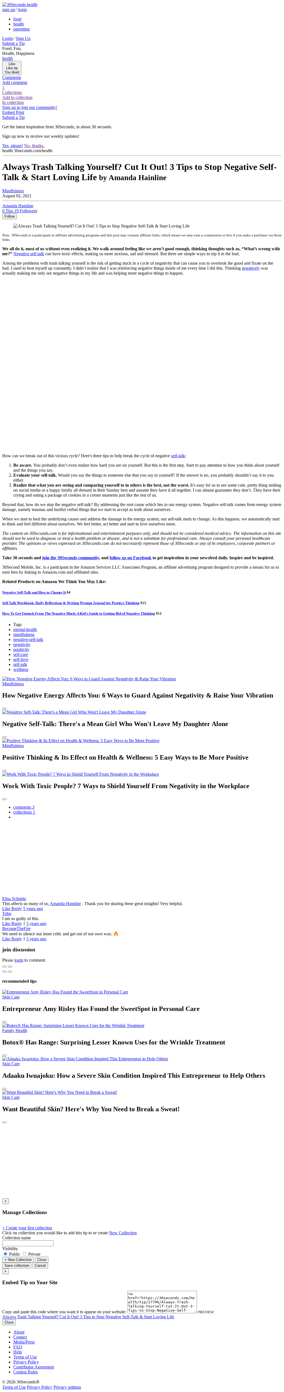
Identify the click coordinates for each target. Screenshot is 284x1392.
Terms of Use (25, 1357)
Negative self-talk (28, 253)
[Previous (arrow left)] (4, 971)
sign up (8, 9)
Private (33, 1254)
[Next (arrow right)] (10, 971)
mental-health (25, 629)
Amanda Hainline (65, 903)
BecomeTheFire (16, 928)
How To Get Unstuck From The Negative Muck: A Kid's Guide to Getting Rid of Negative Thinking (78, 613)
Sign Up (23, 38)
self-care (20, 654)
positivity (21, 649)
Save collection (16, 1265)
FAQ (17, 1347)
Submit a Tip (13, 43)
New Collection (123, 1232)
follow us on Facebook (130, 557)
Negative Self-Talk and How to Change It (34, 592)
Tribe (6, 913)
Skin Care (11, 997)
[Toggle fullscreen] (10, 966)
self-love (20, 659)
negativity (22, 644)
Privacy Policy (26, 1362)
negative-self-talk (28, 639)
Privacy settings (67, 1387)
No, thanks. (34, 145)
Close (41, 1260)
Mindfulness (13, 190)
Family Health (14, 1030)
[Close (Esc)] (4, 966)
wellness (20, 669)
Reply (16, 908)
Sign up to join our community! (29, 107)
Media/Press (24, 1342)
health (18, 24)
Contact (20, 1337)
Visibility (10, 1248)
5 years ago (33, 908)
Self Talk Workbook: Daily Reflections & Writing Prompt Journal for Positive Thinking (71, 603)
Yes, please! (12, 145)
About (18, 1332)
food (17, 19)
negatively (251, 268)
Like (6, 908)
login (22, 9)
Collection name (16, 1237)
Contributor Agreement (33, 1367)
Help (17, 1352)
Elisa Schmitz (14, 898)
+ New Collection (18, 1260)
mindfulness (23, 634)
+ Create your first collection (27, 1227)
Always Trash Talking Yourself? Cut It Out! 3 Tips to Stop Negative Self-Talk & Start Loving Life (88, 1316)
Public (14, 1254)
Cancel (40, 1265)
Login (7, 38)
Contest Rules (25, 1372)
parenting (21, 29)
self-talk (178, 455)
